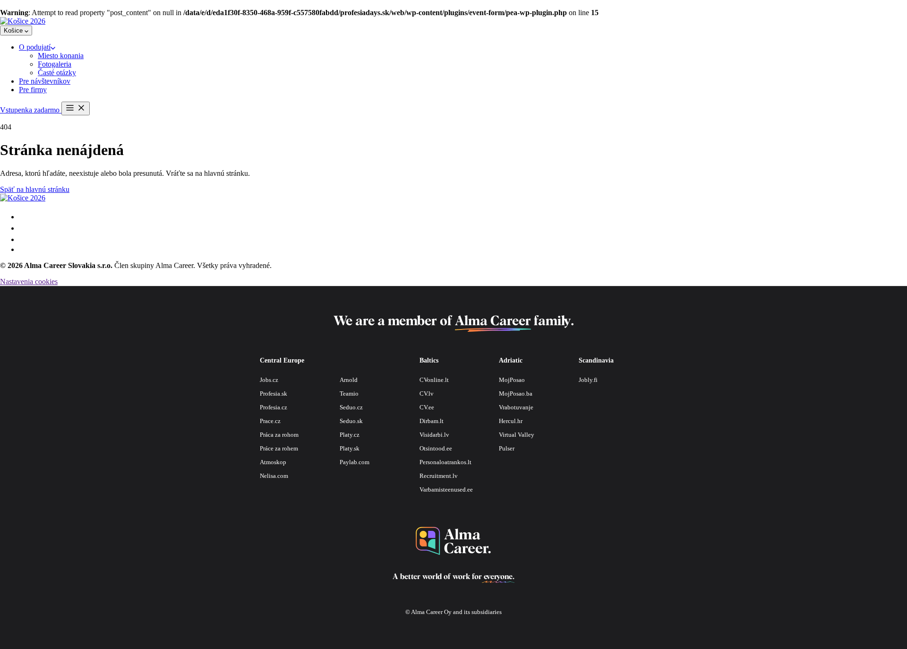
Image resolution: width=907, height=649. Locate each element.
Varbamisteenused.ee (446, 489)
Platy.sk (349, 448)
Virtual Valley (516, 434)
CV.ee (426, 407)
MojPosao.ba (515, 393)
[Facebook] (23, 239)
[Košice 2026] (22, 21)
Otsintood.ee (435, 448)
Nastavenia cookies (29, 281)
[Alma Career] (453, 541)
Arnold (349, 379)
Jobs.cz (269, 379)
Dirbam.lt (431, 420)
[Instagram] (23, 228)
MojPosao (512, 379)
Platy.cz (349, 434)
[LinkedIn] (23, 249)
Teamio (349, 393)
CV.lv (426, 393)
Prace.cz (270, 420)
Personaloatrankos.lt (445, 462)
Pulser (506, 448)
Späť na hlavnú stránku (34, 189)
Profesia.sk (273, 393)
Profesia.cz (273, 407)
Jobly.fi (588, 379)
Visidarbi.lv (434, 434)
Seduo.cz (351, 407)
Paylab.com (354, 462)
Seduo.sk (351, 420)
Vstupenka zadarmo (30, 110)
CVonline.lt (434, 379)
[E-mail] (23, 217)
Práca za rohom (279, 434)
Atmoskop (273, 462)
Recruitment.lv (438, 475)
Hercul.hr (510, 420)
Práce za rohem (279, 448)
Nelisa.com (274, 475)
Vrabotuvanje (516, 407)
